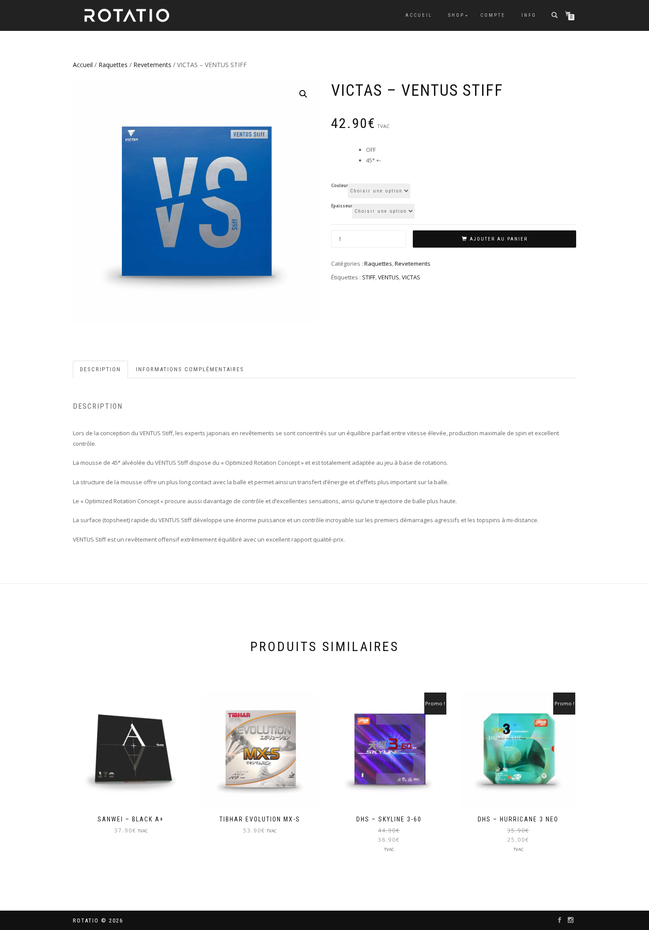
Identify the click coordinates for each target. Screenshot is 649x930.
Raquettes (113, 64)
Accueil (418, 15)
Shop (456, 15)
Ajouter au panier (499, 239)
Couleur (339, 186)
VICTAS (411, 277)
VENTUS (388, 277)
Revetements (152, 64)
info (528, 15)
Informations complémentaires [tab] (190, 369)
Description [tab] (100, 369)
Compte (493, 15)
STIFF (368, 277)
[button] (303, 94)
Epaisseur (341, 206)
